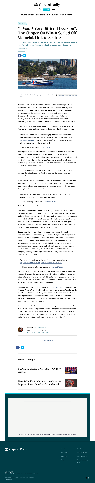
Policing (63, 15)
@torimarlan (45, 332)
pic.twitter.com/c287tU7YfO (51, 263)
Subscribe (46, 9)
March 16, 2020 (49, 201)
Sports (70, 15)
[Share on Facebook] (20, 55)
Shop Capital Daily (82, 452)
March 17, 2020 (45, 147)
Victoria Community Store (82, 461)
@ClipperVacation (27, 140)
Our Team (64, 449)
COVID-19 (22, 23)
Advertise (64, 456)
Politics (24, 15)
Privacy (63, 460)
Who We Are (80, 449)
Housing (31, 15)
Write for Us (64, 452)
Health (48, 15)
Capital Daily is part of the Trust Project (67, 95)
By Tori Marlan (21, 51)
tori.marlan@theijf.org (33, 332)
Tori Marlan (30, 327)
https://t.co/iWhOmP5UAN (30, 263)
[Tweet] (24, 55)
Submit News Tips (82, 456)
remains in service (59, 287)
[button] (53, 9)
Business (55, 15)
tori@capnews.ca (48, 340)
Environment (40, 15)
